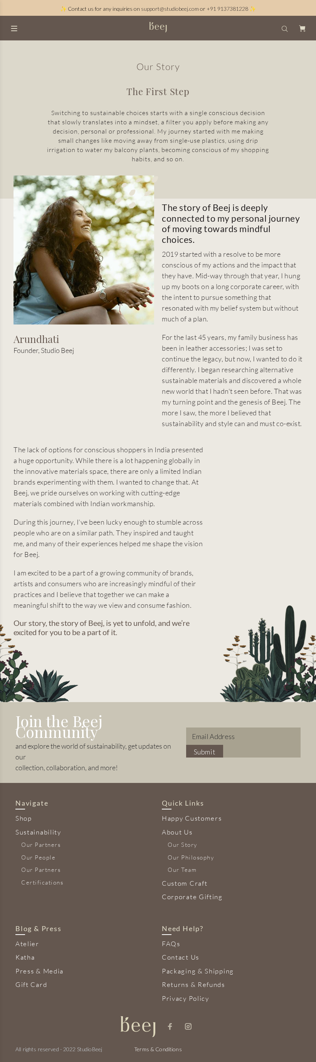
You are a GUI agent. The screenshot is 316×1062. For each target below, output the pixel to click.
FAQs (171, 944)
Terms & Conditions (158, 1049)
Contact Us (180, 957)
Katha (25, 957)
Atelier (27, 944)
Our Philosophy (191, 857)
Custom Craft (184, 883)
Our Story (182, 844)
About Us (177, 832)
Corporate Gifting (192, 897)
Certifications (42, 882)
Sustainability (38, 832)
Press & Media (39, 971)
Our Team (182, 869)
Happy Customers (192, 818)
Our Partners (41, 844)
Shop (23, 818)
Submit (204, 752)
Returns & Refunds (193, 984)
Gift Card (31, 984)
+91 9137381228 (227, 8)
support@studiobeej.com (170, 8)
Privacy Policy (185, 998)
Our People (38, 857)
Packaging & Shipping (198, 971)
